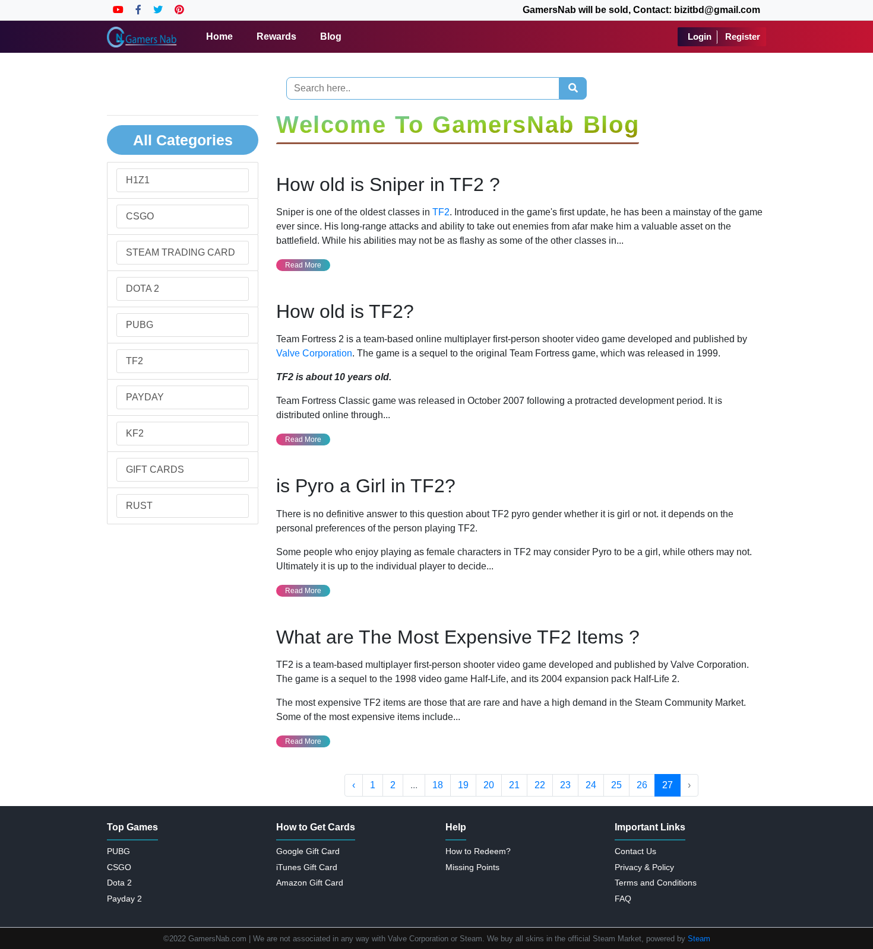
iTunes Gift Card (306, 867)
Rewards (276, 36)
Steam (699, 938)
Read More (303, 265)
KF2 (135, 433)
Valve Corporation (314, 353)
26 (642, 785)
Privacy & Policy (644, 867)
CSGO (140, 216)
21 (514, 785)
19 (463, 785)
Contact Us (635, 851)
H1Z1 (138, 180)
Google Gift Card (308, 851)
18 (437, 785)
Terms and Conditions (656, 882)
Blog (330, 36)
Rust (139, 506)
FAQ (623, 898)
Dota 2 (142, 289)
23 (565, 785)
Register (742, 36)
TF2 (134, 361)
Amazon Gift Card (309, 882)
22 (539, 785)
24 (591, 785)
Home (219, 36)
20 (488, 785)
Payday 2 (124, 898)
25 (616, 785)
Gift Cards (155, 469)
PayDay (145, 397)
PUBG (139, 325)
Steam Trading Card (180, 252)
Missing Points (472, 867)
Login (699, 36)
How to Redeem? (478, 851)
